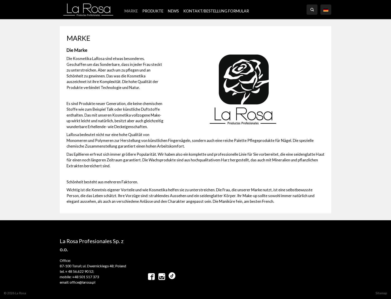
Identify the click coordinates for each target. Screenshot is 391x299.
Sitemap (381, 293)
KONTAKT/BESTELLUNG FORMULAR (216, 11)
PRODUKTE (152, 11)
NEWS (173, 11)
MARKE (131, 11)
